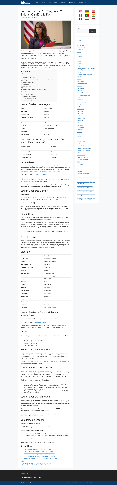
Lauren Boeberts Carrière (28, 82)
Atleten (79, 54)
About (95, 482)
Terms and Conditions (80, 482)
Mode (79, 106)
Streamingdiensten (82, 145)
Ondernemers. (81, 118)
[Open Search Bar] (94, 2)
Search (79, 28)
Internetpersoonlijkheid (83, 95)
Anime (79, 52)
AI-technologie (81, 47)
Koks (78, 97)
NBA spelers (80, 109)
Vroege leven (25, 80)
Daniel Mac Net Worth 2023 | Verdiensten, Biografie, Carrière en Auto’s (38, 463)
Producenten (80, 127)
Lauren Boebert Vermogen (28, 77)
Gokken (79, 90)
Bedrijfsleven (80, 63)
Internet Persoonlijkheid (83, 93)
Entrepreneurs (71, 2)
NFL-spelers (80, 113)
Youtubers (80, 2)
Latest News (88, 2)
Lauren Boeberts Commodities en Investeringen (34, 89)
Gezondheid (80, 88)
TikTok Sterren (81, 155)
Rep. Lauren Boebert (50, 307)
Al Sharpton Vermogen (40, 174)
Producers (80, 129)
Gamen (79, 79)
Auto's (79, 59)
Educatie (79, 76)
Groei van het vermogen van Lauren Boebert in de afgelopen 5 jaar (38, 79)
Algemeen (80, 49)
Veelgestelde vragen (28, 100)
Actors (49, 2)
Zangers (79, 169)
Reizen (79, 136)
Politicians (24, 461)
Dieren (79, 72)
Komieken (80, 99)
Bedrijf (79, 61)
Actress (55, 2)
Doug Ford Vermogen (40, 322)
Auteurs (79, 56)
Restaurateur (25, 84)
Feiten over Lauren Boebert (29, 96)
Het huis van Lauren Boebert (30, 93)
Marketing (80, 104)
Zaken (79, 166)
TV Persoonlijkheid (82, 157)
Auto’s (24, 91)
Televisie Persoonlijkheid (84, 148)
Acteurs (79, 40)
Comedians (62, 2)
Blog (78, 66)
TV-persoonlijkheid (82, 159)
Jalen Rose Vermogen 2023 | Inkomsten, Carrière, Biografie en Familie (38, 464)
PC (78, 122)
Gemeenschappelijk (82, 83)
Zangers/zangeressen (83, 173)
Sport (78, 143)
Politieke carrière (26, 86)
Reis (78, 134)
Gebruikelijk (80, 81)
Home (37, 2)
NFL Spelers (80, 111)
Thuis (78, 152)
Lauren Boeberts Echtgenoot (30, 94)
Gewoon (79, 86)
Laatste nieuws (81, 102)
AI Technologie (81, 45)
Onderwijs (80, 120)
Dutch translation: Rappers (84, 74)
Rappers (43, 2)
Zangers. (79, 171)
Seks (78, 139)
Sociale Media (81, 141)
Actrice (79, 42)
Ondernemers (81, 116)
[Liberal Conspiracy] (25, 2)
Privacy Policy (70, 482)
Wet (78, 162)
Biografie (24, 88)
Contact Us (89, 482)
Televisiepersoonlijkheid (83, 150)
